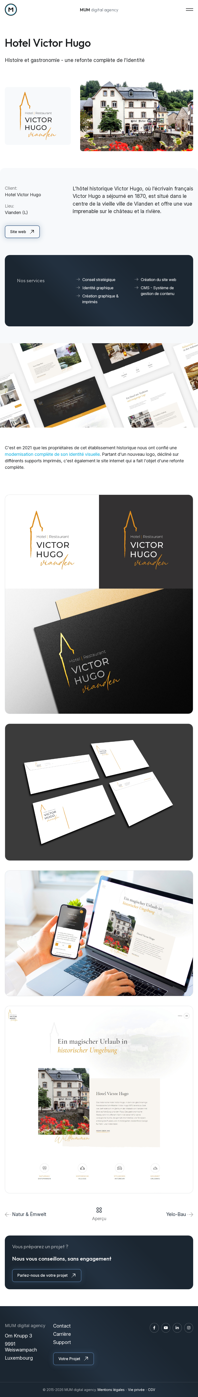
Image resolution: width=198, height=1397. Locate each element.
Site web (18, 231)
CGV (151, 1390)
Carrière (62, 1334)
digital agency (99, 10)
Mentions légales (111, 1390)
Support (62, 1342)
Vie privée (136, 1390)
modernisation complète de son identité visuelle (52, 454)
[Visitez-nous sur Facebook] (154, 1328)
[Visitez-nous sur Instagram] (188, 1328)
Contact (62, 1326)
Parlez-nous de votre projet (42, 1275)
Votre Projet (69, 1358)
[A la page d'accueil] (11, 10)
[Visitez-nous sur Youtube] (165, 1328)
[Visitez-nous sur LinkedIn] (177, 1328)
